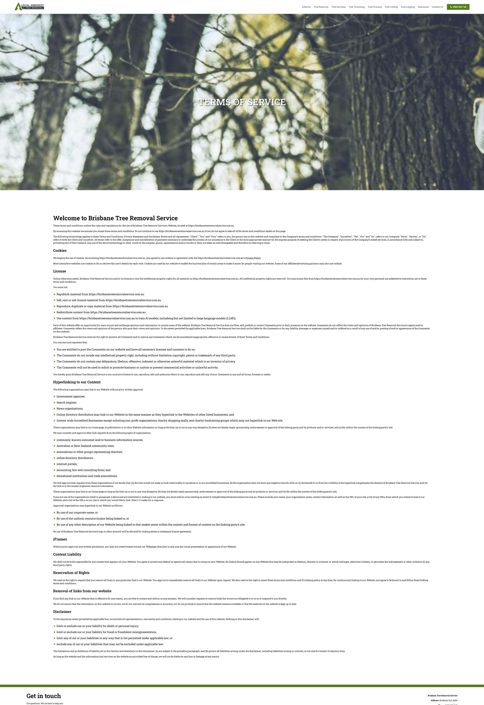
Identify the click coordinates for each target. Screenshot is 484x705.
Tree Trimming (357, 6)
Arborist (306, 6)
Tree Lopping (408, 6)
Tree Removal (321, 6)
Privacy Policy (253, 257)
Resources (423, 6)
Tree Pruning (375, 6)
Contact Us (437, 6)
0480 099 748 (459, 6)
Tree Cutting (391, 6)
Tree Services (338, 6)
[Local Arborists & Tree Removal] (29, 10)
